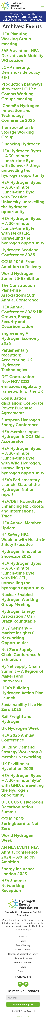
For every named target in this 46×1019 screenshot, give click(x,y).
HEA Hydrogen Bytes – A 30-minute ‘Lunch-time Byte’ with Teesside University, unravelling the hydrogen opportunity (22, 197)
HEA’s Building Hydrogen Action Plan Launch (22, 693)
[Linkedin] (25, 984)
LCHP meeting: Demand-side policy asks (20, 72)
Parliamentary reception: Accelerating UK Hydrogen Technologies (16, 360)
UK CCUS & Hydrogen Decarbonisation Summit (22, 807)
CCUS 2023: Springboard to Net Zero (19, 823)
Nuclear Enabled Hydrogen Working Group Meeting (19, 599)
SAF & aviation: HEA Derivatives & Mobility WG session (22, 55)
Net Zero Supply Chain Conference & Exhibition (20, 654)
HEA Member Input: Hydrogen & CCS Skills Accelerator (22, 436)
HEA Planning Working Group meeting (16, 39)
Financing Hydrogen (21, 144)
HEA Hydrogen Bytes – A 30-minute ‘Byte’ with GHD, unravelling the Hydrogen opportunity (22, 785)
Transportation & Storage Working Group (17, 132)
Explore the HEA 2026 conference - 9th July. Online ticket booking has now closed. (23, 17)
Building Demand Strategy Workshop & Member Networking (21, 752)
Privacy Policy (23, 1016)
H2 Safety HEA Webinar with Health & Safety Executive (23, 539)
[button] (42, 5)
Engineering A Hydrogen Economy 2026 (20, 338)
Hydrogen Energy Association (18, 6)
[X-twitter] (20, 984)
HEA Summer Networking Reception (13, 885)
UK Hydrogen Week (20, 728)
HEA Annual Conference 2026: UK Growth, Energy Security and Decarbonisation (22, 317)
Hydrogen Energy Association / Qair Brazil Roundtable (18, 616)
